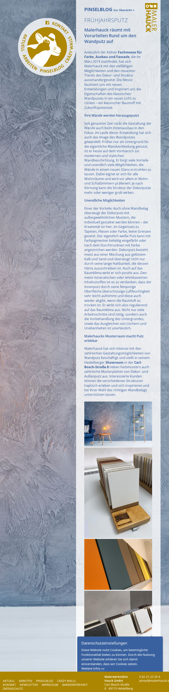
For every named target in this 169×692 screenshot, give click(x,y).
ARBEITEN (25, 681)
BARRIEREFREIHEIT (75, 685)
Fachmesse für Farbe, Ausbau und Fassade (113, 54)
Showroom (114, 362)
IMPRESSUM (50, 685)
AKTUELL (9, 681)
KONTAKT (9, 685)
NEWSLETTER (29, 685)
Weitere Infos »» (92, 668)
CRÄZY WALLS (66, 681)
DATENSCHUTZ (13, 689)
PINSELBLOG (44, 681)
